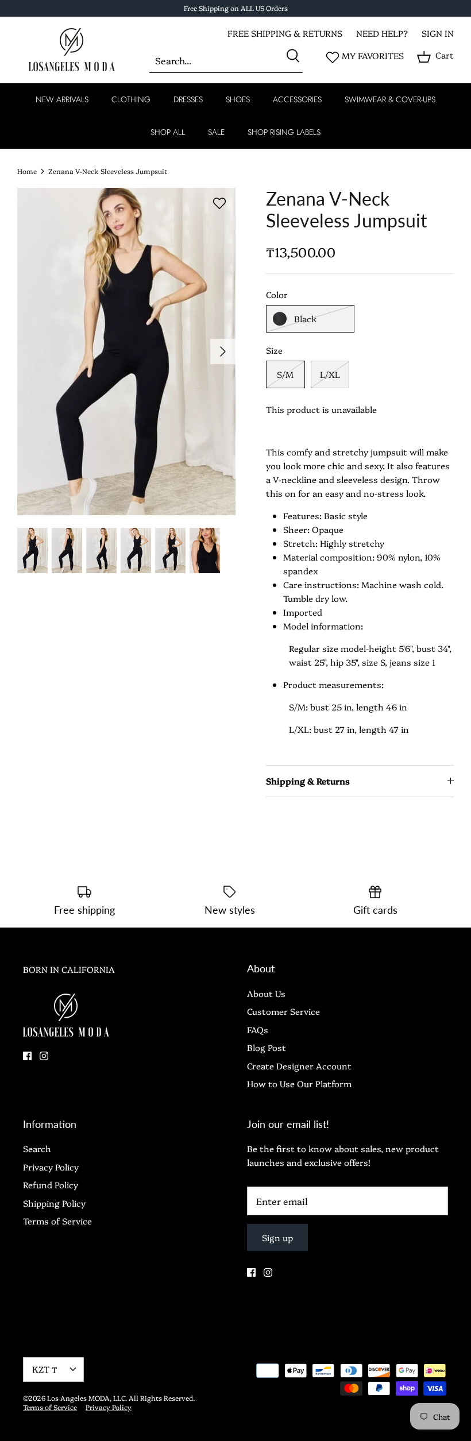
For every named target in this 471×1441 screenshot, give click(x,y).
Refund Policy (50, 1185)
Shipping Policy (54, 1203)
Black (305, 318)
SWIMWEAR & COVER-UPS (390, 99)
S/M (285, 374)
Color (277, 294)
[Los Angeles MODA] (72, 49)
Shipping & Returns (308, 781)
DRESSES (188, 99)
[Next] (222, 351)
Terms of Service (57, 1221)
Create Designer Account (299, 1066)
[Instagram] (44, 1056)
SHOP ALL (167, 132)
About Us (266, 993)
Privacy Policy (51, 1167)
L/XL (330, 374)
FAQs (257, 1029)
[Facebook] (27, 1056)
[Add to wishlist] (219, 203)
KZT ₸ (44, 1369)
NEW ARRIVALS (62, 99)
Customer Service (283, 1011)
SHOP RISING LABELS (284, 132)
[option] (126, 351)
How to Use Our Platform (299, 1083)
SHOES (238, 99)
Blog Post (266, 1047)
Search (37, 1148)
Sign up (277, 1237)
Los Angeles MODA (78, 1398)
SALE (216, 132)
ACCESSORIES (297, 99)
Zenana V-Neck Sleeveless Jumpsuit (107, 171)
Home (27, 171)
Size (274, 350)
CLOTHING (130, 99)
